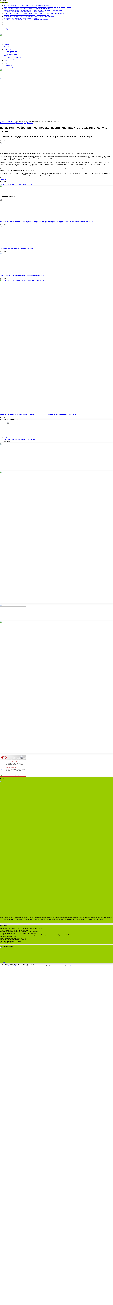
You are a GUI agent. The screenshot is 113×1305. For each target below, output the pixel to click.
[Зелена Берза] (4, 29)
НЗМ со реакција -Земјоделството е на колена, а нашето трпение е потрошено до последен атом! (33, 10)
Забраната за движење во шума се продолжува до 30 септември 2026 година (27, 19)
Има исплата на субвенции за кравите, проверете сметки (21, 18)
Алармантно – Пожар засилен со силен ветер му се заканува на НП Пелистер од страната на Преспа (34, 13)
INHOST (69, 965)
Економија (7, 47)
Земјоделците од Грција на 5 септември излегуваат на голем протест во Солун (27, 8)
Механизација (8, 62)
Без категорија (12, 123)
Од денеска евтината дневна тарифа (16, 248)
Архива (2, 962)
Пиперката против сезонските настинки (19, 439)
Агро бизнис (7, 49)
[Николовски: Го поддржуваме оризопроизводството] (17, 271)
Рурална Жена (11, 52)
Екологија (7, 60)
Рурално (6, 55)
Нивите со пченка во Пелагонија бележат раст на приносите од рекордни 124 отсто (38, 414)
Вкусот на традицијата (14, 57)
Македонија (23, 123)
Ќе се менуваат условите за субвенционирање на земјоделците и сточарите (26, 15)
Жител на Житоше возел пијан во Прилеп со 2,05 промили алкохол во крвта (27, 5)
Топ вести (7, 46)
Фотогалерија (8, 65)
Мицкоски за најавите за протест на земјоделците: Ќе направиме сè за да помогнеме (29, 16)
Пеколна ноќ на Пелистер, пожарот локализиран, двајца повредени (24, 11)
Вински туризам (12, 59)
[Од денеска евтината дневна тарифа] (17, 244)
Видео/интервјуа (9, 67)
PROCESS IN (12, 965)
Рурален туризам (12, 54)
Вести (18, 123)
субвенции (3, 179)
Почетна (6, 44)
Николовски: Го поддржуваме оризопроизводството (22, 275)
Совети (6, 63)
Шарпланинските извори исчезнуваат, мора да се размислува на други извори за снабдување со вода (46, 221)
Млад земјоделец (12, 51)
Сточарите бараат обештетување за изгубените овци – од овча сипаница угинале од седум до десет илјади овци (37, 7)
